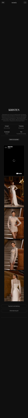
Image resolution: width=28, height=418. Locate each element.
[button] (3, 2)
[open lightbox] (14, 192)
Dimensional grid (14, 310)
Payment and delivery (14, 306)
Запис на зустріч (14, 139)
